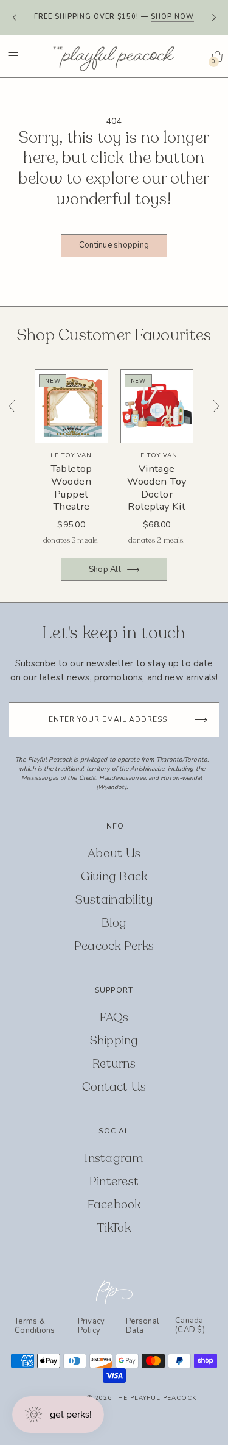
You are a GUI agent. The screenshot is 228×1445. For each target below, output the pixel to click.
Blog (114, 923)
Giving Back (114, 876)
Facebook (114, 1204)
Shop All (105, 569)
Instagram (114, 1158)
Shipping (114, 1040)
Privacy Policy (91, 1326)
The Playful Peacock (155, 1398)
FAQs (114, 1017)
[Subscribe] (201, 720)
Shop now (172, 16)
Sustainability (114, 899)
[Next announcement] (214, 17)
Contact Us (114, 1087)
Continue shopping (114, 245)
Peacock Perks (114, 946)
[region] (114, 460)
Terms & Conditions (35, 1326)
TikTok (114, 1227)
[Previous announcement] (14, 17)
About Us (114, 853)
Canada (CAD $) (190, 1325)
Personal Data (142, 1326)
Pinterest (114, 1181)
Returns (114, 1063)
